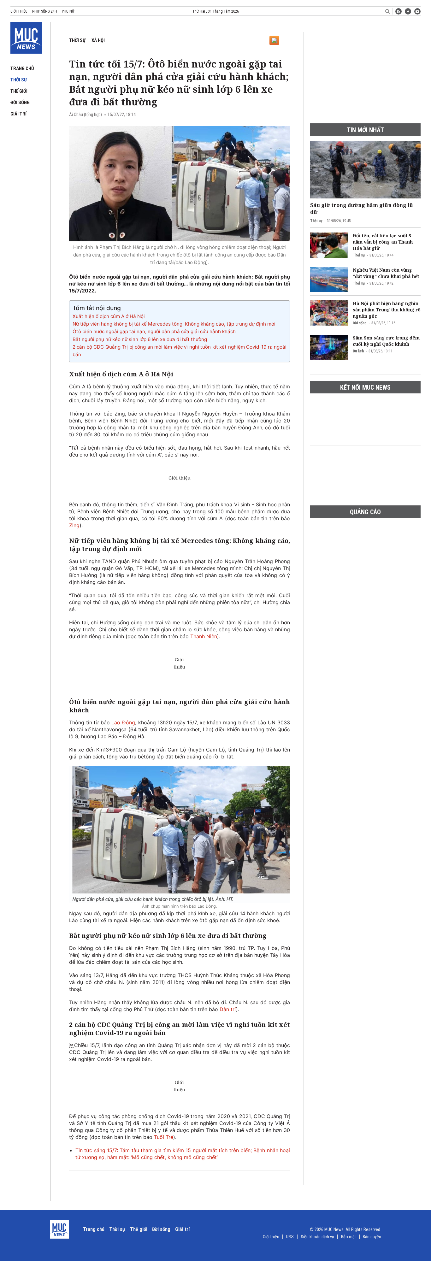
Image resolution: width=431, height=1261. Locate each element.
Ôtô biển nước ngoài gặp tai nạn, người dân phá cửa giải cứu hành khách (154, 331)
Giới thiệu (18, 11)
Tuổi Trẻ (163, 1137)
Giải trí (18, 114)
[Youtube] (417, 11)
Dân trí (228, 1009)
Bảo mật (348, 1236)
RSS (290, 1236)
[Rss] (398, 11)
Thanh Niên (203, 636)
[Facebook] (408, 11)
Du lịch (358, 351)
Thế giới (18, 91)
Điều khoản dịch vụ (317, 1236)
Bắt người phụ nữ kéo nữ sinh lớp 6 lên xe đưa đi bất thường (140, 339)
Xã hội (98, 40)
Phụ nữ (68, 11)
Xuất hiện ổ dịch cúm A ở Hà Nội (109, 316)
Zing (74, 525)
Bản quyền (372, 1236)
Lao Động (123, 722)
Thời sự (18, 80)
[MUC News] (26, 36)
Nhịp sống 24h (44, 11)
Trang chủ (22, 68)
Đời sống (20, 102)
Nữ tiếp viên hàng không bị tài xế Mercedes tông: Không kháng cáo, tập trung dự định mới (174, 324)
